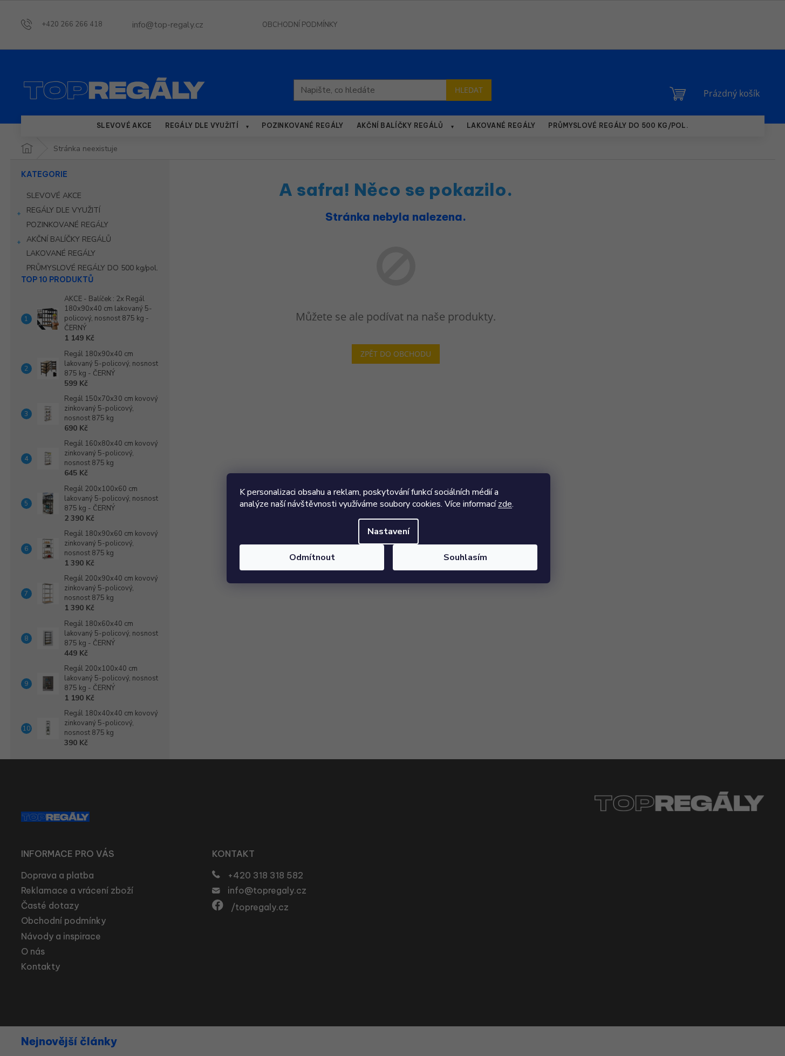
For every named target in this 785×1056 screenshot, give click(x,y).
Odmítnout (312, 557)
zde (505, 504)
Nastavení (388, 531)
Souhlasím (465, 557)
